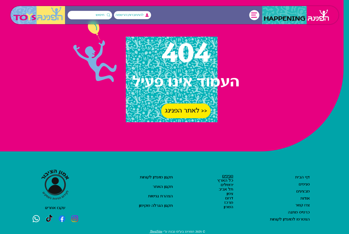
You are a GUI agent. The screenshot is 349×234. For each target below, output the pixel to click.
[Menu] (254, 15)
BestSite (155, 231)
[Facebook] (62, 218)
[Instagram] (74, 218)
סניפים (227, 176)
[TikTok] (49, 218)
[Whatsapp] (36, 218)
